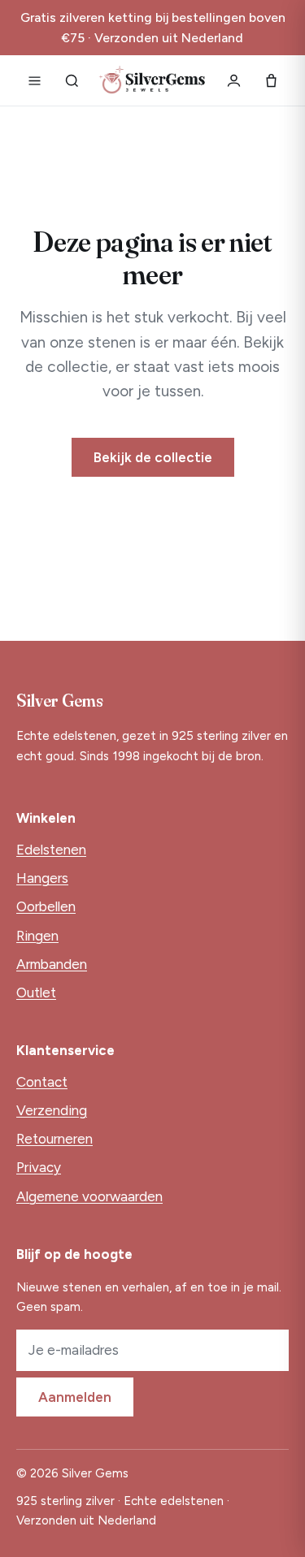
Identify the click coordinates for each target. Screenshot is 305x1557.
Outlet (36, 992)
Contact (42, 1082)
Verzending (51, 1110)
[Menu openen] (34, 80)
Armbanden (51, 964)
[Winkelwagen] (271, 80)
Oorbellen (46, 906)
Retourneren (54, 1139)
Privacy (38, 1167)
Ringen (37, 936)
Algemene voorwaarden (89, 1196)
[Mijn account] (233, 80)
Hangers (42, 878)
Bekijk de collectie (153, 457)
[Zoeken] (71, 80)
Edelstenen (51, 849)
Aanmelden (74, 1397)
